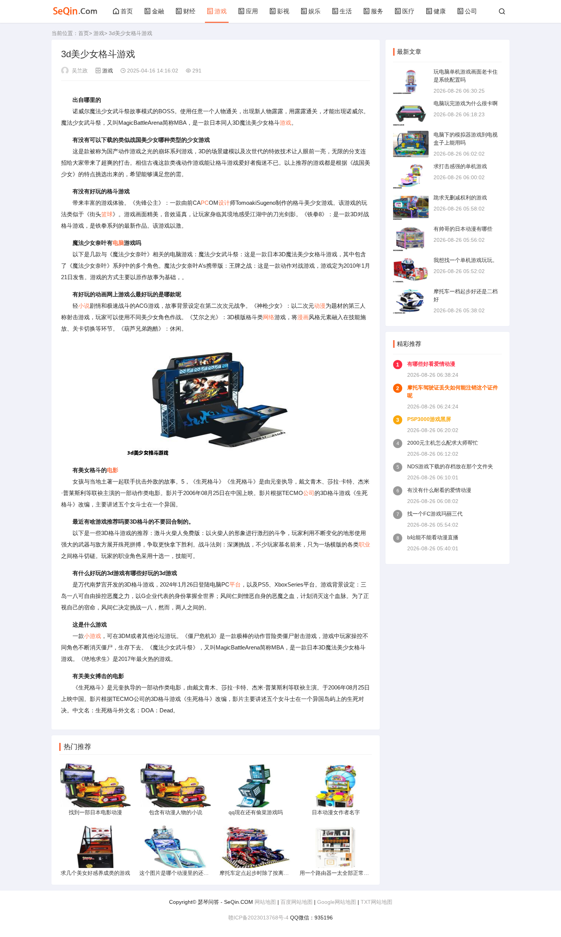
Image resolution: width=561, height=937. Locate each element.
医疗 (408, 11)
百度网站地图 (296, 902)
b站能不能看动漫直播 (432, 537)
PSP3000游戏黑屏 (429, 419)
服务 (377, 11)
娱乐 (314, 11)
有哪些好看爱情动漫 (431, 364)
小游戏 (92, 636)
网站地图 (265, 902)
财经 (189, 11)
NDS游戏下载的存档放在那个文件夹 (450, 466)
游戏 (220, 11)
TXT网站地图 (376, 902)
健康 (440, 11)
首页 (127, 11)
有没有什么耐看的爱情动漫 (439, 490)
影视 (283, 11)
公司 (471, 11)
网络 (268, 317)
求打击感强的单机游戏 (460, 166)
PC (205, 202)
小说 (84, 305)
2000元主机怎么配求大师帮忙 (442, 443)
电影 (112, 470)
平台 (235, 584)
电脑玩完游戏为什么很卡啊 (466, 103)
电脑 (118, 242)
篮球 (107, 214)
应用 (252, 11)
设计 (224, 202)
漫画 (303, 317)
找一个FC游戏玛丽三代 (435, 514)
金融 (158, 11)
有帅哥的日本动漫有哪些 (463, 229)
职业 (364, 544)
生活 (346, 11)
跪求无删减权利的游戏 (460, 197)
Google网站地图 (336, 902)
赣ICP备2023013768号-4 (258, 917)
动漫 (320, 305)
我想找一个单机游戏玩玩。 (466, 260)
